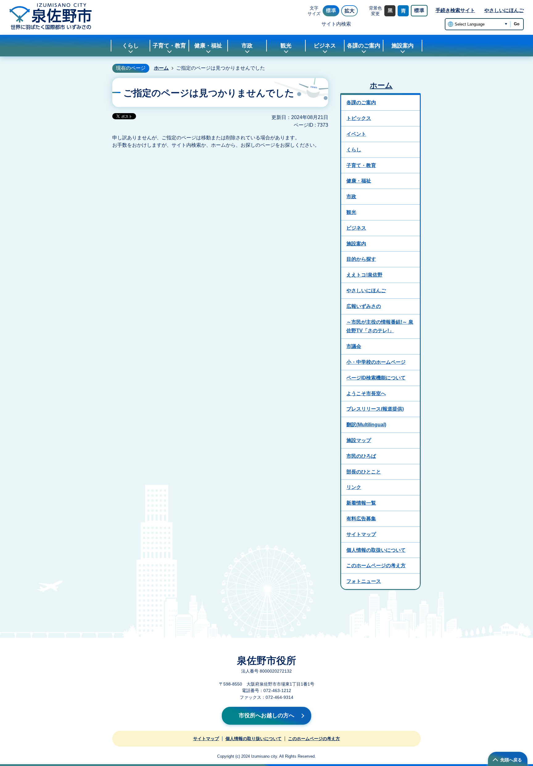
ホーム (161, 68)
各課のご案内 (361, 102)
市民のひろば (361, 456)
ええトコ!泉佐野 (364, 274)
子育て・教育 (361, 165)
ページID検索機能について (376, 377)
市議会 (353, 346)
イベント (356, 134)
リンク (353, 487)
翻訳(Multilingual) (366, 424)
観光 (351, 212)
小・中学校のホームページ (376, 362)
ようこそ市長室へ (366, 393)
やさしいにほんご (504, 10)
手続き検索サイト (455, 10)
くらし (353, 149)
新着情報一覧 (361, 503)
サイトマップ (361, 534)
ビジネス (356, 228)
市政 (351, 196)
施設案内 (356, 243)
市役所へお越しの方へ (266, 715)
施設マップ (358, 440)
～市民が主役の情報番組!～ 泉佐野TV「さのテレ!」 (379, 326)
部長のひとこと (363, 471)
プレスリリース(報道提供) (375, 409)
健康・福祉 (358, 180)
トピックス (358, 118)
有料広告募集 (361, 518)
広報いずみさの (363, 306)
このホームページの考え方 (376, 565)
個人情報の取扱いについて (376, 550)
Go (516, 24)
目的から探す (361, 259)
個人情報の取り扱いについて (253, 738)
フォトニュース (363, 581)
